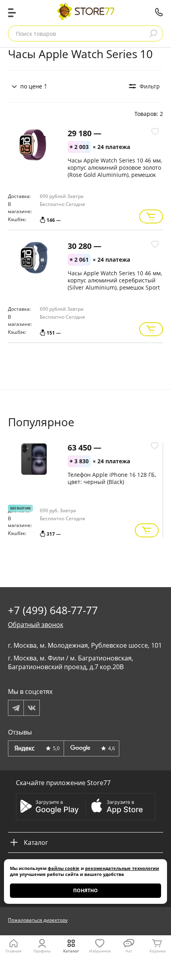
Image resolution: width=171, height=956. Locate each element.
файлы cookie (64, 868)
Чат (128, 951)
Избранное (100, 951)
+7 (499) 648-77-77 (159, 12)
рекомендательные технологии (122, 868)
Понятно (85, 890)
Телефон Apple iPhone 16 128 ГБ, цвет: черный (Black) (112, 478)
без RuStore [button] (20, 508)
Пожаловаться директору (38, 920)
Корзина (158, 951)
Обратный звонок (35, 624)
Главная (13, 951)
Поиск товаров (36, 33)
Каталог (71, 951)
